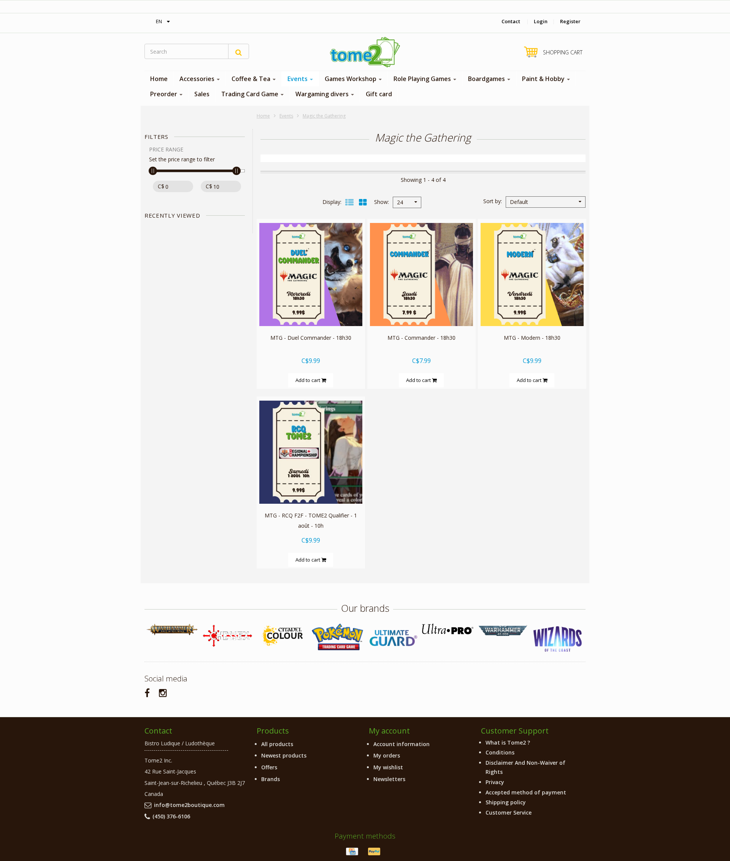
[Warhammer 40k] (502, 631)
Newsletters (389, 779)
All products (277, 744)
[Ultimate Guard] (392, 638)
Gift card (379, 94)
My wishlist (388, 767)
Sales (201, 94)
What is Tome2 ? (508, 742)
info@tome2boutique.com (189, 804)
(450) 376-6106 (171, 816)
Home (159, 79)
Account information (401, 744)
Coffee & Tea (252, 79)
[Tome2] (365, 52)
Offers (269, 767)
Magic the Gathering (324, 116)
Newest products (283, 755)
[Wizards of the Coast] (558, 639)
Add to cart (308, 380)
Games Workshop (351, 79)
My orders (386, 755)
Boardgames (487, 79)
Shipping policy (506, 802)
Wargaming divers (322, 94)
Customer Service (509, 812)
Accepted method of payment (526, 792)
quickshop (310, 310)
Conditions (500, 752)
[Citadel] (282, 636)
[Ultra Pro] (447, 629)
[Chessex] (227, 635)
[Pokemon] (337, 637)
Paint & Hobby (544, 79)
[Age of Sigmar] (172, 629)
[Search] (238, 51)
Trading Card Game (250, 94)
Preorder (164, 94)
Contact (510, 21)
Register (570, 21)
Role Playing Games (423, 79)
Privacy (495, 782)
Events (298, 79)
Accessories (197, 79)
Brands (270, 779)
